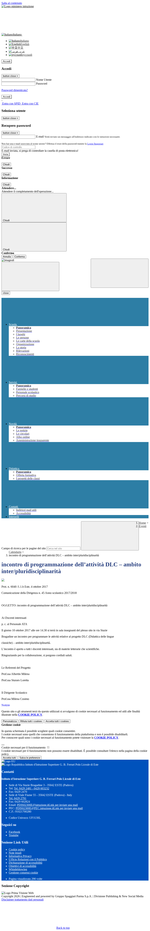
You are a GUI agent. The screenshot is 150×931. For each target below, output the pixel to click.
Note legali (15, 852)
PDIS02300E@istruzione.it (47, 804)
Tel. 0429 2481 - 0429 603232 (31, 788)
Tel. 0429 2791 (17, 798)
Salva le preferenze (30, 757)
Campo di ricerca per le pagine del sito (23, 548)
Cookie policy (17, 849)
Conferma (19, 256)
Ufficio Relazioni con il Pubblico (28, 859)
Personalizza (10, 721)
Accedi (6, 61)
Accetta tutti (57, 721)
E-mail (40, 136)
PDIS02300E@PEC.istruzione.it (49, 808)
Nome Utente (44, 79)
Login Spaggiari (95, 143)
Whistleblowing (18, 869)
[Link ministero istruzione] (17, 6)
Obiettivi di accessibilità (22, 866)
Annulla (7, 256)
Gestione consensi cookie (23, 872)
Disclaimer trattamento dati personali (22, 899)
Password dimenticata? (14, 90)
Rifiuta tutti (31, 721)
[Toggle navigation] (30, 276)
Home (142, 522)
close (6, 293)
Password (41, 83)
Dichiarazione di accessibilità (25, 862)
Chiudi (6, 164)
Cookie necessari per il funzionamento (23, 747)
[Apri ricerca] (120, 273)
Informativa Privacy (20, 856)
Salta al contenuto (11, 3)
